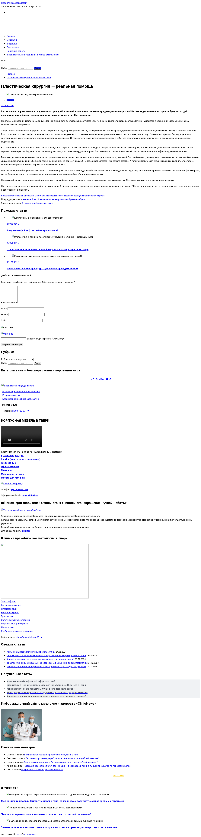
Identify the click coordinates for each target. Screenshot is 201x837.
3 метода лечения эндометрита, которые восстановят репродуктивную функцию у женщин (59, 827)
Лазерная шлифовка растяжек (37, 203)
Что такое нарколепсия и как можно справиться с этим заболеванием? (46, 814)
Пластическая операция (21, 195)
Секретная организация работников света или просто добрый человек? (62, 758)
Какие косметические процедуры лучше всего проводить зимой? (42, 268)
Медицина (12, 40)
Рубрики (5, 359)
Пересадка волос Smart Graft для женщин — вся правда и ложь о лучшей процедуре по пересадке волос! (77, 766)
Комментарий (9, 302)
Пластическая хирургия (45, 195)
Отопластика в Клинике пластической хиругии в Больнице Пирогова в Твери (47, 249)
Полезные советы (16, 51)
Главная (11, 36)
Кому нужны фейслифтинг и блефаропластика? (32, 230)
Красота (10, 100)
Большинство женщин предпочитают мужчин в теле (51, 754)
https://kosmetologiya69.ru (29, 637)
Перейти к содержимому (14, 3)
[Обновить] (7, 334)
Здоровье (12, 43)
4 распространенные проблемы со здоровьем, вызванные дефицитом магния (47, 663)
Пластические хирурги (93, 195)
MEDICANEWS (8, 18)
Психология (13, 47)
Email (4, 314)
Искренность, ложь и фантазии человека (42, 769)
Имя (4, 308)
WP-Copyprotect (31, 834)
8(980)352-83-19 (20, 411)
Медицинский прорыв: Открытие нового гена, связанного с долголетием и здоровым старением (62, 801)
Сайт (3, 320)
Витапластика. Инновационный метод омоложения (33, 54)
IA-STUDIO (118, 775)
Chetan (19, 834)
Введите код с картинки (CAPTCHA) (45, 338)
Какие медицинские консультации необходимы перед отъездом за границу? (46, 666)
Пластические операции (69, 195)
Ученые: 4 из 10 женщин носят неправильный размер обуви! (54, 199)
